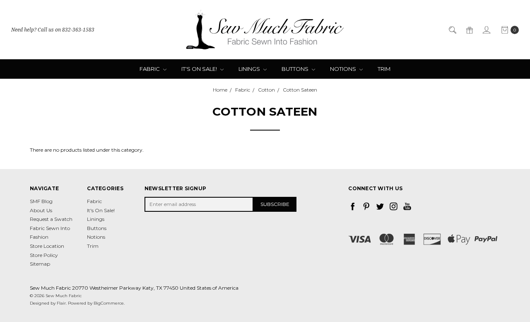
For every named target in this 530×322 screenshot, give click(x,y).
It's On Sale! (199, 68)
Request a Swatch (51, 219)
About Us (41, 210)
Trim (384, 68)
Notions (343, 68)
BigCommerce (109, 303)
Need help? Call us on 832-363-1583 (52, 29)
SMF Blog (41, 201)
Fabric (150, 68)
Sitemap (40, 264)
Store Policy (44, 255)
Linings (249, 68)
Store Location (47, 246)
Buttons (296, 68)
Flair (61, 303)
